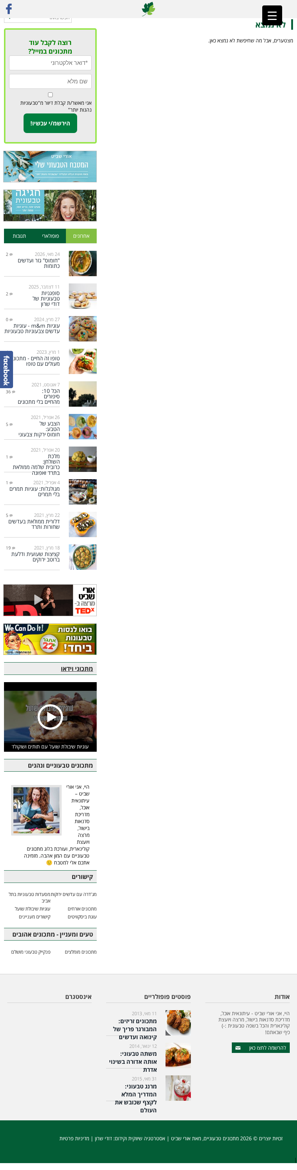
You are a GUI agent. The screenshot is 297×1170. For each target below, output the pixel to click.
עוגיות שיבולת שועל (32, 908)
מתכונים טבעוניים (221, 1138)
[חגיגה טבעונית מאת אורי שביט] (50, 205)
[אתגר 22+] (50, 639)
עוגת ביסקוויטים (82, 916)
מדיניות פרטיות (74, 1138)
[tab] (81, 236)
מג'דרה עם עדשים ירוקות (74, 894)
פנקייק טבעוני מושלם (30, 952)
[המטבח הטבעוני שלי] (50, 166)
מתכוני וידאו (77, 668)
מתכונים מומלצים (81, 952)
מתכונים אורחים (82, 908)
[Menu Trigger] (272, 15)
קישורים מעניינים (34, 916)
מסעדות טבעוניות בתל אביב (29, 897)
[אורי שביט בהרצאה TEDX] (50, 600)
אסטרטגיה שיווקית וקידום (140, 1138)
